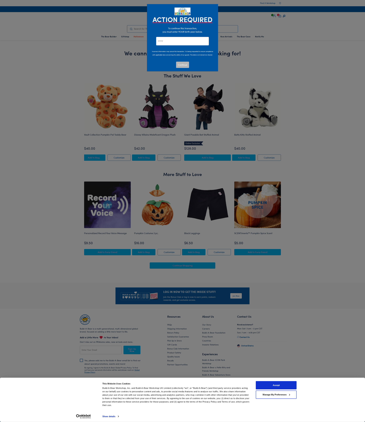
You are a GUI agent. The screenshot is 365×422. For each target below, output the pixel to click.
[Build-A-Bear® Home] (182, 11)
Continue (182, 64)
